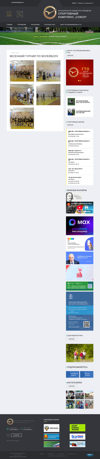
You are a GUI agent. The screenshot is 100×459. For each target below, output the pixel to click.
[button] (78, 80)
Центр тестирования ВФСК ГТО (70, 24)
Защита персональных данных (17, 456)
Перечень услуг (49, 24)
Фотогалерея (43, 36)
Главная (9, 24)
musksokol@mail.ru (14, 429)
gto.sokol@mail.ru (80, 70)
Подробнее (70, 55)
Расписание (35, 24)
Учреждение (21, 24)
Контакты (16, 435)
